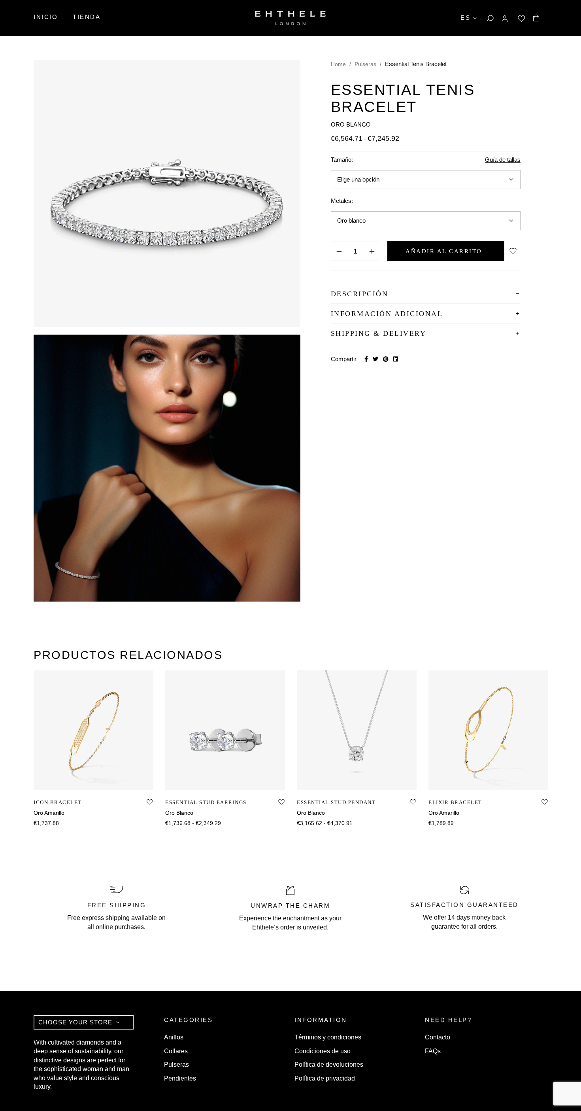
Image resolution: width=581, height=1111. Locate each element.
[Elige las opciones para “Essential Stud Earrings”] (216, 782)
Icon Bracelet (58, 802)
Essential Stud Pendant (336, 802)
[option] (93, 749)
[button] (85, 782)
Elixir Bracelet (455, 802)
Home (338, 64)
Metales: (342, 200)
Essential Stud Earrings (206, 802)
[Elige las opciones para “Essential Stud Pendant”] (348, 782)
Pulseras (365, 64)
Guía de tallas (503, 159)
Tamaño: (342, 159)
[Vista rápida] (102, 782)
